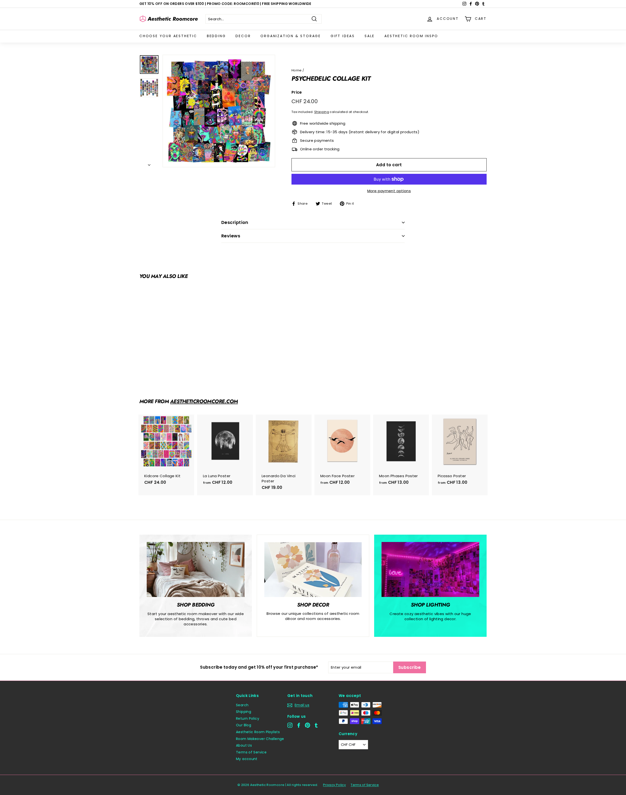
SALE (370, 35)
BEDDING (216, 35)
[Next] (149, 163)
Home (296, 70)
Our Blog (243, 725)
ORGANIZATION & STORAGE (290, 35)
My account (246, 758)
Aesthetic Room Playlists (258, 731)
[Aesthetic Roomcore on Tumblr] (316, 725)
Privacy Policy (334, 785)
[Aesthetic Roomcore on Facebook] (298, 725)
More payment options (389, 190)
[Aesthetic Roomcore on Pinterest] (307, 725)
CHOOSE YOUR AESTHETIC (168, 35)
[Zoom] (219, 111)
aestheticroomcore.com (204, 401)
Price (296, 92)
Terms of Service (251, 752)
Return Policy (247, 718)
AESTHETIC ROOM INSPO (411, 35)
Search (242, 705)
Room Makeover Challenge (260, 738)
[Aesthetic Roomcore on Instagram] (289, 725)
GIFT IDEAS (343, 35)
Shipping (321, 112)
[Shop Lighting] (430, 569)
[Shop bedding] (196, 569)
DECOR (243, 35)
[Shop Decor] (313, 569)
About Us (244, 745)
